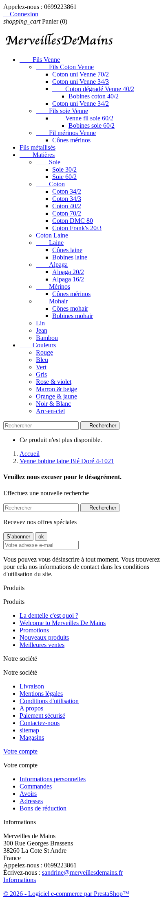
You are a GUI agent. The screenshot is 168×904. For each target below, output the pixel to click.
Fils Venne (40, 59)
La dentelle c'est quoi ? (49, 615)
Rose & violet (53, 381)
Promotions (34, 630)
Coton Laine (52, 235)
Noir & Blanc (53, 403)
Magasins (32, 737)
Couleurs (38, 345)
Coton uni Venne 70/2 (80, 74)
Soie (48, 162)
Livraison (32, 686)
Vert (41, 367)
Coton (50, 184)
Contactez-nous (40, 722)
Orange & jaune (56, 396)
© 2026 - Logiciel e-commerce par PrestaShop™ (66, 893)
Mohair (52, 301)
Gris (41, 374)
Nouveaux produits (44, 637)
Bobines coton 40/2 (94, 96)
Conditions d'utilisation (49, 700)
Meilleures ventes (42, 644)
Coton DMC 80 (72, 220)
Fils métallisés (37, 147)
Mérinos (53, 286)
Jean (41, 330)
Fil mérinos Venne (66, 132)
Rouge (44, 352)
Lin (40, 323)
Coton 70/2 (66, 213)
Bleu (42, 359)
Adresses (31, 800)
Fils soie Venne (62, 110)
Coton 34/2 (66, 191)
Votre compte (20, 751)
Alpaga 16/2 (68, 279)
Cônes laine (67, 249)
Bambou (47, 337)
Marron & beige (56, 389)
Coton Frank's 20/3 (77, 227)
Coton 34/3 (66, 198)
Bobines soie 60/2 (92, 125)
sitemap (29, 730)
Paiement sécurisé (42, 715)
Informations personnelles (53, 778)
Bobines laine (69, 257)
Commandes (36, 786)
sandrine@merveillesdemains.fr (82, 872)
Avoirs (28, 793)
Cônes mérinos (71, 140)
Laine (50, 242)
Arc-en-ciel (50, 410)
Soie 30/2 (64, 169)
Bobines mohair (72, 315)
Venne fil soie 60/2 (82, 118)
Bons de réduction (43, 808)
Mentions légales (41, 693)
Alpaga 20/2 (68, 271)
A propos (31, 708)
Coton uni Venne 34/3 (80, 81)
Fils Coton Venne (65, 66)
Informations (19, 879)
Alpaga (52, 264)
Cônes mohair (70, 308)
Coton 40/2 (66, 206)
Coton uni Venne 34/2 (80, 103)
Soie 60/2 (64, 176)
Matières (37, 154)
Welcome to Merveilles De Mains (63, 622)
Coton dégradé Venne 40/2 (93, 88)
